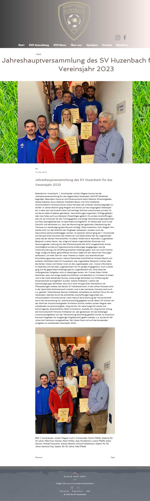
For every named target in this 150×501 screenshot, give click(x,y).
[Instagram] (117, 37)
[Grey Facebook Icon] (124, 37)
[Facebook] (72, 487)
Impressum (64, 491)
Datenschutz (77, 491)
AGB (88, 491)
